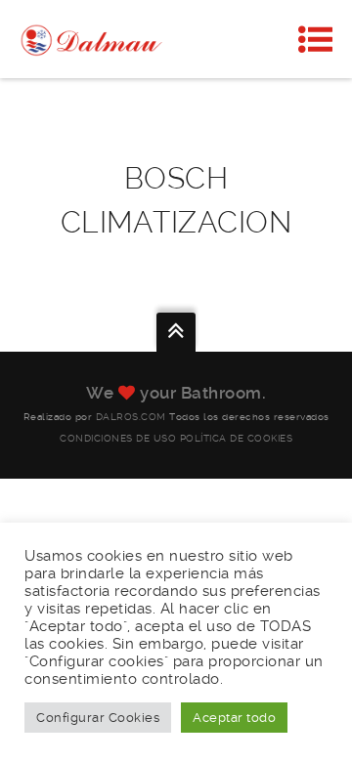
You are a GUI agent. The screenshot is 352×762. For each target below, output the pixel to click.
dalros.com (131, 416)
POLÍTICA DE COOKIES (236, 438)
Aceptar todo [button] (234, 717)
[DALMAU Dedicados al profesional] (93, 39)
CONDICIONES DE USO (118, 438)
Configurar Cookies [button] (97, 717)
